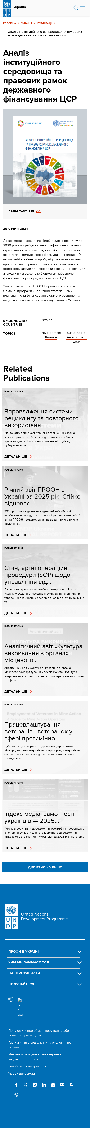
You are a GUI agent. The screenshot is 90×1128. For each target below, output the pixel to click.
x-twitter (25, 1085)
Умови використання (24, 1073)
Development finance (50, 335)
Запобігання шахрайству (27, 1066)
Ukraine (46, 320)
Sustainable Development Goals (76, 337)
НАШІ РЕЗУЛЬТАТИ (24, 973)
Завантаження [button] (21, 211)
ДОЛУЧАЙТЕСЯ (21, 984)
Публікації (44, 23)
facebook (16, 1085)
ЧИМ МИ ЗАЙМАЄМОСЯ (28, 962)
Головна (9, 23)
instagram (35, 1085)
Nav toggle (82, 8)
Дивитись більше (45, 867)
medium (71, 1085)
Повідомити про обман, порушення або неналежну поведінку (38, 1033)
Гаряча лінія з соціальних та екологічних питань (39, 1045)
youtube (53, 1085)
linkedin (44, 1085)
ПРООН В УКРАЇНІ (23, 951)
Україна (19, 7)
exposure (16, 1095)
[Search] (20, 1010)
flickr (62, 1085)
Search (76, 8)
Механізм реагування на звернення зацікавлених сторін (35, 1056)
